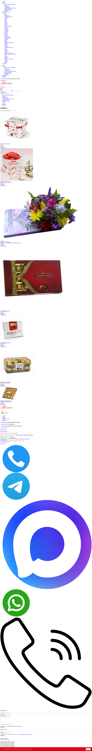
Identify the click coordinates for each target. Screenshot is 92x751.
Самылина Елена (8, 37)
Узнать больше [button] (29, 749)
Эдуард (6, 50)
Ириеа (6, 40)
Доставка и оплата (6, 11)
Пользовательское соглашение (4, 441)
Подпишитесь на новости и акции (6, 436)
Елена (6, 13)
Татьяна (6, 23)
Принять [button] (88, 749)
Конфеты (6, 10)
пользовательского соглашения (23, 438)
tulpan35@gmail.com (4, 431)
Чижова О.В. (7, 15)
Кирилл (6, 24)
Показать (2, 93)
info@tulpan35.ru (3, 80)
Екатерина (7, 38)
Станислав (7, 51)
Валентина (7, 17)
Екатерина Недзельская (9, 47)
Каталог (4, 3)
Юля (5, 18)
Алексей (6, 34)
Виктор (6, 33)
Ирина (6, 14)
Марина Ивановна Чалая (9, 42)
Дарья (6, 20)
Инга (6, 48)
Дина (6, 59)
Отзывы (4, 12)
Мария (6, 41)
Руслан (6, 49)
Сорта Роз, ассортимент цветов (10, 71)
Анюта (6, 35)
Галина (6, 61)
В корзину (2, 146)
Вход (1, 88)
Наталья (6, 32)
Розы (5, 5)
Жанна (6, 28)
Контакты (4, 63)
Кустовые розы (7, 7)
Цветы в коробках (8, 72)
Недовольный (7, 36)
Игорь (6, 45)
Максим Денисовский (9, 53)
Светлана (6, 29)
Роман (6, 21)
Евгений (6, 43)
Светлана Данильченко (9, 58)
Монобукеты (7, 6)
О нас (4, 2)
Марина (6, 57)
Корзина (1, 87)
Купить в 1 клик (3, 147)
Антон (6, 19)
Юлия (6, 52)
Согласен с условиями (11, 726)
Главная (4, 1)
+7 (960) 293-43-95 (3, 78)
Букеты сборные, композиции (10, 4)
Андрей (6, 56)
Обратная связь (3, 439)
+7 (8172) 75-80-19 (3, 427)
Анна (6, 22)
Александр (7, 30)
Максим (6, 44)
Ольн (6, 55)
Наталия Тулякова (8, 26)
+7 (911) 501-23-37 (3, 424)
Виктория (6, 27)
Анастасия (7, 46)
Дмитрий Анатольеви (9, 16)
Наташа (6, 39)
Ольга (6, 25)
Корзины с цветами (8, 9)
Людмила (6, 60)
